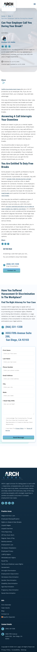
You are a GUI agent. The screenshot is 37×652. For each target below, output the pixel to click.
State (4, 392)
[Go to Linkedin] (6, 503)
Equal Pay (4, 561)
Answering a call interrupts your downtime (16, 254)
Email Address (8, 375)
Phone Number (8, 367)
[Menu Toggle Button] (35, 4)
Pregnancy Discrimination (9, 590)
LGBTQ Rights (6, 554)
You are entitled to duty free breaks (15, 257)
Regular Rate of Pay (8, 538)
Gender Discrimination (8, 580)
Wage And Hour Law (8, 515)
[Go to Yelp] (12, 503)
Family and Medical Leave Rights (12, 564)
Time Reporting (6, 532)
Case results (5, 608)
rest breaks (5, 195)
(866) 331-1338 (13, 326)
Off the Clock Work (7, 535)
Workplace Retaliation (8, 548)
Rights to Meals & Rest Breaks (11, 522)
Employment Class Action (10, 574)
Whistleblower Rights (8, 557)
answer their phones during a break (19, 179)
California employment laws (10, 89)
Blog (9, 16)
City (4, 384)
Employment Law (7, 545)
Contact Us (11, 270)
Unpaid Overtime (7, 528)
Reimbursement (6, 541)
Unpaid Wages (6, 525)
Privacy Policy (19, 428)
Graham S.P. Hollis (8, 42)
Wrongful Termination (8, 570)
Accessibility (16, 650)
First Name (6, 350)
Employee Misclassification (10, 519)
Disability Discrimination (9, 583)
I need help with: (9, 401)
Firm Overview (6, 605)
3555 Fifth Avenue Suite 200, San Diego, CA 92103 (13, 636)
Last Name (6, 358)
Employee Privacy (7, 551)
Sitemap (23, 650)
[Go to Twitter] (9, 503)
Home (3, 16)
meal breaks (5, 193)
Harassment (5, 567)
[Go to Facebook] (2, 503)
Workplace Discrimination (10, 577)
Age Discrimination (7, 586)
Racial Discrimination (8, 593)
